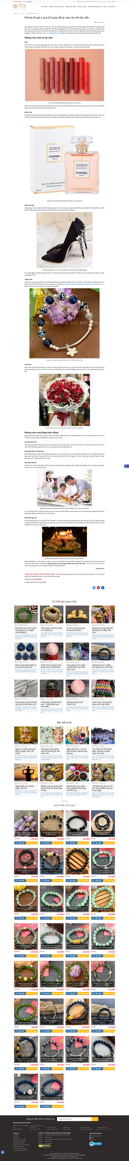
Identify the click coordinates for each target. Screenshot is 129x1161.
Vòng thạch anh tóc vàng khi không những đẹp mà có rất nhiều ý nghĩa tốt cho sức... (51, 634)
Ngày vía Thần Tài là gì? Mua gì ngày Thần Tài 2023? (25, 751)
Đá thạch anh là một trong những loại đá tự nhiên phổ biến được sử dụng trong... (103, 708)
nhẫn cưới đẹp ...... (67, 1127)
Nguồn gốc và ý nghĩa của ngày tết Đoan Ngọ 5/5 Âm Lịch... (76, 788)
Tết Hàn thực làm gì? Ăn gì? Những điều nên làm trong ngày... (102, 788)
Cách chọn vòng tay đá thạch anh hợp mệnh (102, 703)
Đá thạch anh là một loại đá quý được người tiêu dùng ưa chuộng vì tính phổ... (51, 710)
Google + (93, 1139)
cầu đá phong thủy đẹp (102, 1127)
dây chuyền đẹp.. (67, 1129)
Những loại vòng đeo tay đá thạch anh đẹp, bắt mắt (102, 630)
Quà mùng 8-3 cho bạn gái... (86, 1129)
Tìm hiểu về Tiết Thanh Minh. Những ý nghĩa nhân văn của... (102, 751)
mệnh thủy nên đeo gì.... (85, 1127)
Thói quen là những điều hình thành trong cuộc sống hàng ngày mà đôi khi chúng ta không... (51, 757)
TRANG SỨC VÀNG (70, 6)
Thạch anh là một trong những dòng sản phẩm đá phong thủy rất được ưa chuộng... (103, 636)
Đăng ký (95, 1119)
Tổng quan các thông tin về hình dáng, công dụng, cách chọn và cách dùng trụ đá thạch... (26, 708)
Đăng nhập (103, 1)
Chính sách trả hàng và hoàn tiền (21, 1144)
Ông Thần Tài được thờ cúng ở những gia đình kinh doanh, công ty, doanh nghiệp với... (26, 757)
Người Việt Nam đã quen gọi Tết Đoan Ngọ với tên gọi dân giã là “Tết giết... (77, 794)
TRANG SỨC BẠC (82, 6)
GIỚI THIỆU (44, 6)
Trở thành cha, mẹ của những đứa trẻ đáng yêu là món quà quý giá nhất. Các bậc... (26, 792)
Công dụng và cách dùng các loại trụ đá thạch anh (25, 703)
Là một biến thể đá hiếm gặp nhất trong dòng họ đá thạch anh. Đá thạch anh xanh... (26, 636)
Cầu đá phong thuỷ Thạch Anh (75, 703)
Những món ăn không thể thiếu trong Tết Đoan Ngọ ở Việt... (51, 788)
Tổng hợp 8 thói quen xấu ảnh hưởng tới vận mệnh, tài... (50, 751)
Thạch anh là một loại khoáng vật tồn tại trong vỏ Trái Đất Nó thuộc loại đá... (26, 670)
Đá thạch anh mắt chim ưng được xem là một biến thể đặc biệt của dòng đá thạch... (77, 673)
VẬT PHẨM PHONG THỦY (95, 6)
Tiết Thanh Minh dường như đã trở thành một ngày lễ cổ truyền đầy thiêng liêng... (103, 757)
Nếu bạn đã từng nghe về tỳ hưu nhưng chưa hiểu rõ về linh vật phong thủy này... (77, 634)
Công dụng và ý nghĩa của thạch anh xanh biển (102, 666)
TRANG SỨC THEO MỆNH (19, 1139)
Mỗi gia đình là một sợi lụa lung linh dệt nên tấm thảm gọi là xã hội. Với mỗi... (77, 757)
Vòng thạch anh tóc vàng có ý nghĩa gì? (51, 629)
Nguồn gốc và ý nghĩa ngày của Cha (24, 787)
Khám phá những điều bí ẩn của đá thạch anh (25, 666)
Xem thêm (64, 801)
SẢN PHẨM (16, 1137)
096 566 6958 (18, 1)
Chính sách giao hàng (18, 1146)
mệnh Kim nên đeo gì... (18, 1129)
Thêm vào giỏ (33, 843)
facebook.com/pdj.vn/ (96, 1136)
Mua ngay (21, 843)
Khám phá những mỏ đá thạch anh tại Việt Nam (51, 666)
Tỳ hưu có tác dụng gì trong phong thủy (76, 629)
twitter (92, 1137)
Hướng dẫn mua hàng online (20, 1150)
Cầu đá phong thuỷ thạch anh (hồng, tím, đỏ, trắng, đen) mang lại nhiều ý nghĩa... (77, 708)
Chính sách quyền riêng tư (19, 1148)
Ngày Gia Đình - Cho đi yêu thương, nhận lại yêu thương (77, 751)
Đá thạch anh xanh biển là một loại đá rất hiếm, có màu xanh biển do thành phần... (103, 671)
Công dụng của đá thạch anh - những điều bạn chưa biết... (51, 704)
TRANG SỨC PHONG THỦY (56, 6)
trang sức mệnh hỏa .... (52, 1127)
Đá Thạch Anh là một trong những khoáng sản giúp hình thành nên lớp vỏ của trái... (51, 671)
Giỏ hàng (112, 1)
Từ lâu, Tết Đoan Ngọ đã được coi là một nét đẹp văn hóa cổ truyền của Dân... (51, 794)
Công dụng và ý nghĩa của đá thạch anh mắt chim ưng (76, 667)
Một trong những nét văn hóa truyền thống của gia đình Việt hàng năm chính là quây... (103, 794)
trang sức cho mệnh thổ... (52, 1129)
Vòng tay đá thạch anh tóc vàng (103, 1129)
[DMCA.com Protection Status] (44, 1145)
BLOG (105, 6)
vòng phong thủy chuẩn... (35, 1129)
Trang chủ (16, 13)
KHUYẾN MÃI (111, 6)
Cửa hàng (94, 1)
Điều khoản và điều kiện (19, 1143)
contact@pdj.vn (29, 1)
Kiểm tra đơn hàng (84, 1)
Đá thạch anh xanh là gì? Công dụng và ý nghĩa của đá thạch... (25, 630)
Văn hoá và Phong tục (33, 13)
